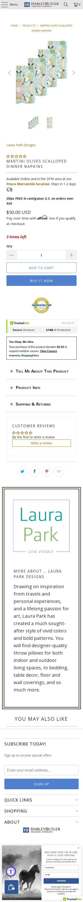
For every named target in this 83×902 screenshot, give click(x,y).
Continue (61, 881)
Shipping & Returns (33, 404)
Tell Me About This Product (42, 371)
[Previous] (10, 73)
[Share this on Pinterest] (47, 471)
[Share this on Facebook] (35, 471)
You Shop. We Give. (21, 342)
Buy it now (41, 280)
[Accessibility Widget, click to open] (11, 871)
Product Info (28, 387)
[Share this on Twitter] (22, 471)
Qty (9, 246)
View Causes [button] (48, 351)
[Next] (73, 73)
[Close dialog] (78, 848)
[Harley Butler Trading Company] (41, 4)
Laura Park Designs (21, 145)
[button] (16, 156)
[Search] (66, 4)
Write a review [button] (41, 443)
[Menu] (2, 4)
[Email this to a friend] (59, 471)
